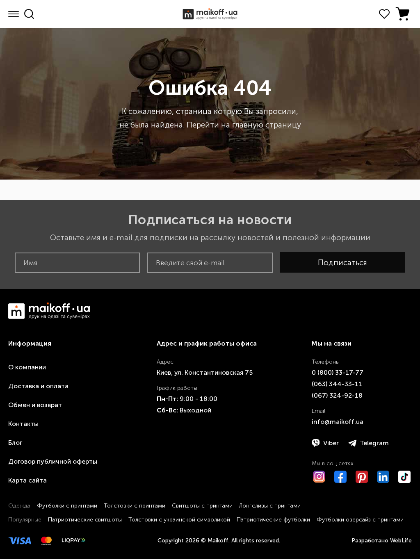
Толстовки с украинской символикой (179, 519)
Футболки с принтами (67, 505)
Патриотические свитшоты (85, 519)
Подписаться (342, 262)
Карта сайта (27, 480)
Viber (331, 443)
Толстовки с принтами (134, 505)
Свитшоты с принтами (202, 505)
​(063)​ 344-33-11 (337, 384)
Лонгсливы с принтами (270, 505)
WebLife (401, 540)
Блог (15, 442)
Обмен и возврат (35, 405)
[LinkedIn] (383, 476)
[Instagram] (319, 476)
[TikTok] (404, 476)
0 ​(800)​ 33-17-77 (337, 372)
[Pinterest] (361, 476)
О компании (27, 367)
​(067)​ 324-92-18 (337, 395)
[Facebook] (340, 476)
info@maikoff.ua (337, 422)
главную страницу (266, 125)
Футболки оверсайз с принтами (360, 519)
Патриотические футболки (273, 519)
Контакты (23, 424)
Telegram (374, 443)
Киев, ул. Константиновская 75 (205, 372)
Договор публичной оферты (52, 461)
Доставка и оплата (38, 386)
